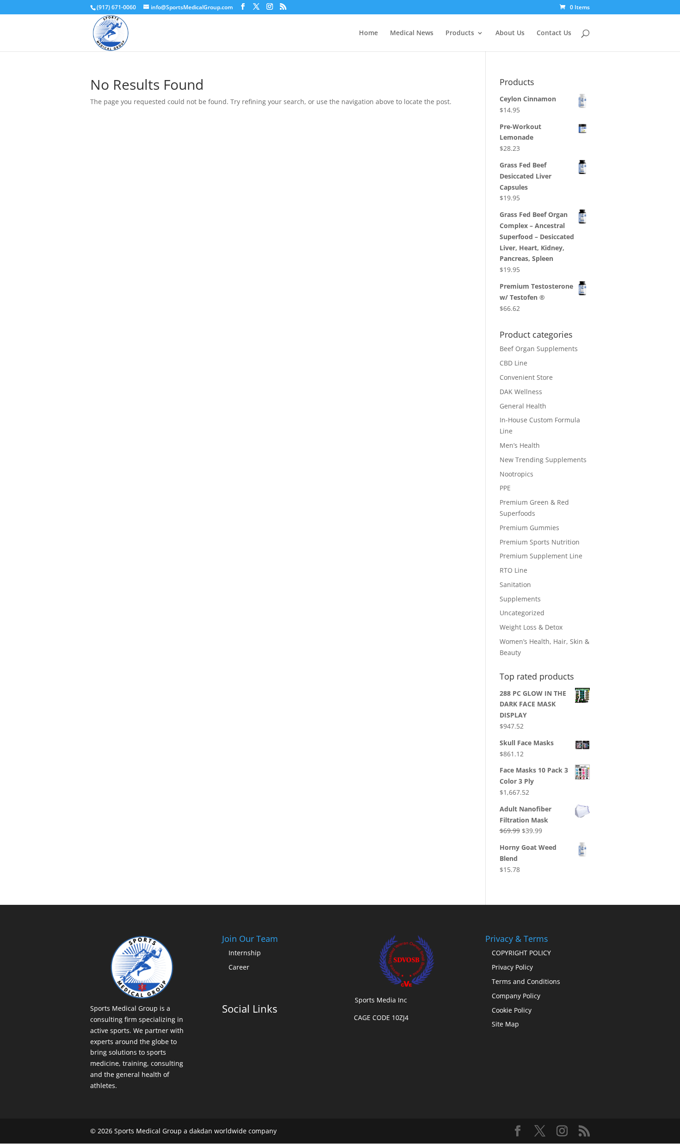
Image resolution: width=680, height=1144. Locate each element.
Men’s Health (520, 445)
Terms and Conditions (526, 981)
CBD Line (513, 363)
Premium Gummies (529, 527)
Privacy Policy (512, 967)
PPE (505, 487)
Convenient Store (526, 377)
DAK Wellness (521, 391)
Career (239, 967)
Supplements (520, 598)
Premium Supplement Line (541, 555)
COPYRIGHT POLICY (521, 952)
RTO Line (513, 570)
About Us (510, 33)
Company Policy (516, 995)
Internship (245, 952)
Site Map (505, 1024)
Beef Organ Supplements (539, 348)
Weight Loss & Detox (531, 627)
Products (459, 33)
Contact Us (554, 33)
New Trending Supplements (543, 459)
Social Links (249, 1008)
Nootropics (516, 474)
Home (368, 33)
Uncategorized (522, 612)
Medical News (411, 33)
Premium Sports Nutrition (540, 542)
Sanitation (515, 584)
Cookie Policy (512, 1010)
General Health (523, 406)
